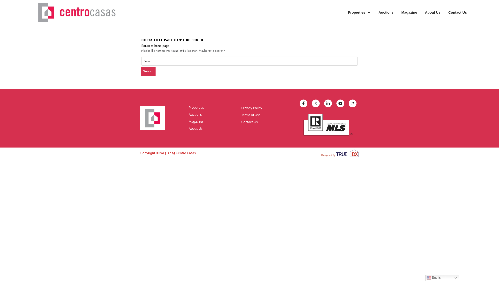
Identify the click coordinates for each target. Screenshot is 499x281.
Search (148, 71)
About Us (433, 12)
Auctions (386, 12)
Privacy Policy (251, 108)
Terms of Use (250, 115)
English (436, 277)
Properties (356, 12)
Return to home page (155, 46)
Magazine (409, 12)
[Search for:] (249, 61)
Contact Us (457, 12)
